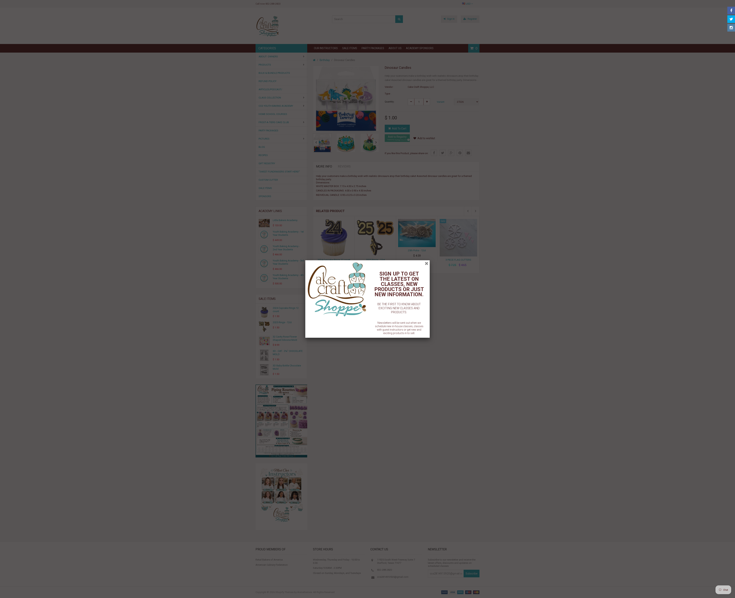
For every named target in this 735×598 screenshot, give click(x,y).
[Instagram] (731, 28)
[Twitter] (731, 19)
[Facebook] (731, 10)
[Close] (426, 263)
